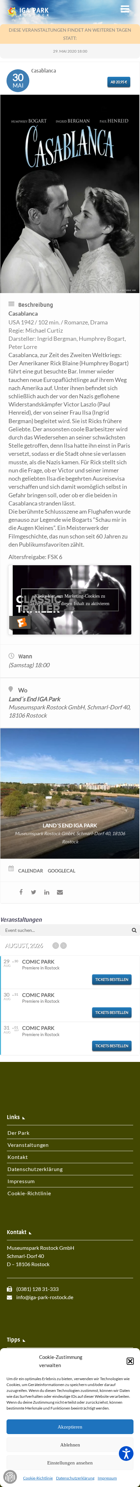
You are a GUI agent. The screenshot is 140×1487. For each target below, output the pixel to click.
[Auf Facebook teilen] (20, 892)
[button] (130, 1361)
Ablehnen (70, 1444)
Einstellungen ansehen (70, 1462)
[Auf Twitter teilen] (33, 892)
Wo (22, 690)
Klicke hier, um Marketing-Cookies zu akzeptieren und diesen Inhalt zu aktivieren (70, 600)
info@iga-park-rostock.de (44, 1297)
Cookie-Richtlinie (38, 1478)
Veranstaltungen (28, 1145)
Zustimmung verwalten (10, 1477)
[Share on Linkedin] (46, 892)
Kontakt (17, 1157)
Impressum (107, 1478)
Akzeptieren (70, 1426)
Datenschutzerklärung (75, 1478)
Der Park (18, 1133)
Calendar (30, 870)
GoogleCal (61, 870)
